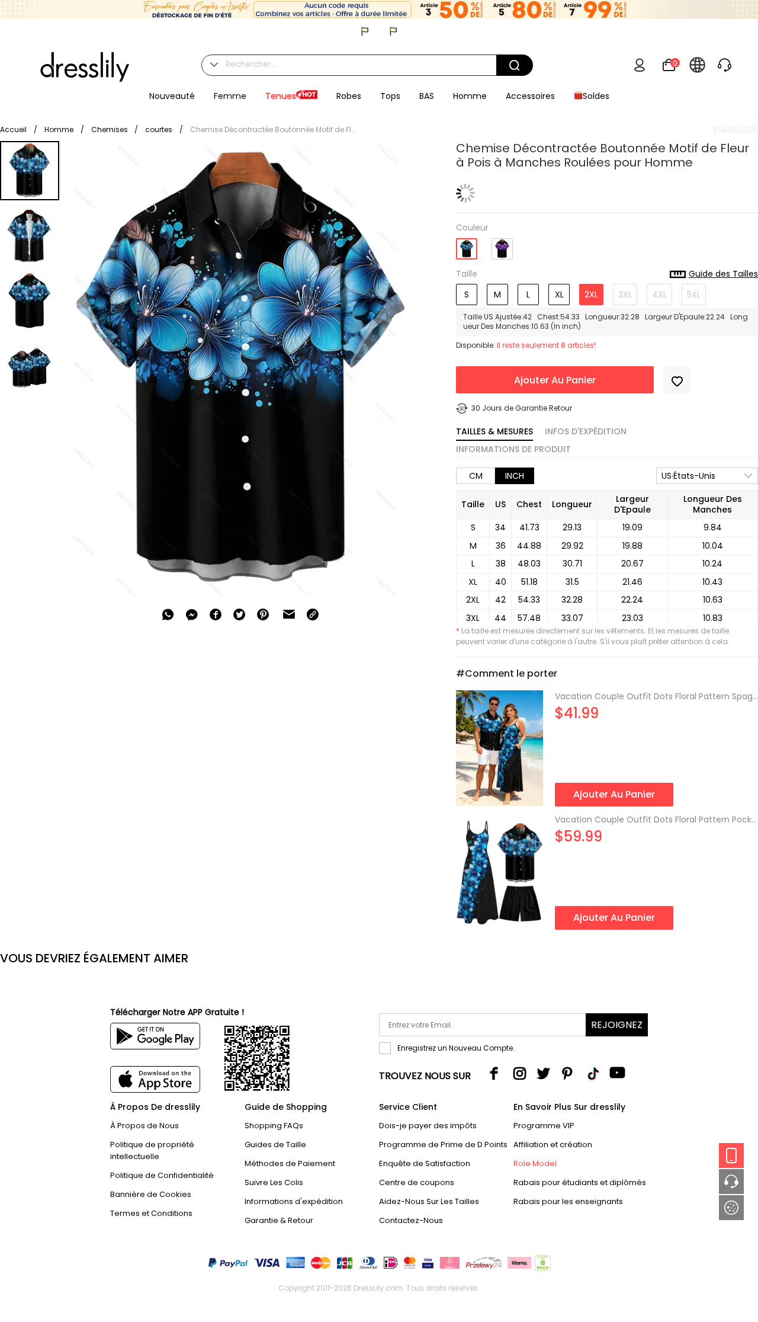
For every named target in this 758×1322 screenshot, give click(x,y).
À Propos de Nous (144, 1125)
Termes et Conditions (151, 1213)
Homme (58, 129)
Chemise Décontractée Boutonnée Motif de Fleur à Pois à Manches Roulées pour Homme (273, 129)
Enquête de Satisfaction (424, 1163)
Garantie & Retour (279, 1220)
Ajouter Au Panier (555, 380)
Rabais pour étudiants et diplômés (579, 1182)
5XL (694, 294)
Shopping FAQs (274, 1125)
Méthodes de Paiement (290, 1163)
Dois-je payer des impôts (428, 1125)
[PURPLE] (502, 244)
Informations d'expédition (294, 1201)
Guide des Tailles (723, 274)
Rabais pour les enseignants (568, 1201)
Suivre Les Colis (274, 1182)
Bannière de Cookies (150, 1194)
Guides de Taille (275, 1144)
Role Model (535, 1163)
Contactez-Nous (411, 1220)
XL (559, 294)
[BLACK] (466, 245)
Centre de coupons (416, 1182)
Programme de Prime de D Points (443, 1144)
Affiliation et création (552, 1144)
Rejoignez (617, 1025)
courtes (158, 129)
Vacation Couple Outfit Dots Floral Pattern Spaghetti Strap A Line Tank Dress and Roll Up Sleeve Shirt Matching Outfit (656, 696)
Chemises (110, 129)
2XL (591, 294)
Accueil (13, 129)
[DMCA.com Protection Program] (542, 1265)
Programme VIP (543, 1125)
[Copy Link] (313, 614)
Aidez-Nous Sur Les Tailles (429, 1201)
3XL (625, 294)
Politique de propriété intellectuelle (152, 1150)
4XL (659, 294)
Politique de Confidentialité (162, 1175)
